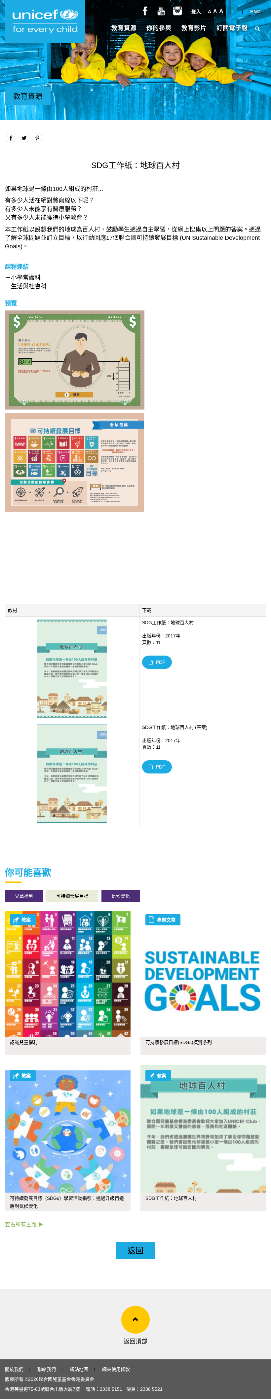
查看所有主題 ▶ (24, 1224)
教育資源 (123, 28)
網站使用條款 (116, 1369)
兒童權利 (24, 896)
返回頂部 (135, 1341)
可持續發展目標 (72, 896)
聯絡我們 (46, 1369)
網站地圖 (79, 1369)
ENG (255, 11)
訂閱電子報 (232, 28)
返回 (135, 1250)
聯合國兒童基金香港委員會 (66, 1379)
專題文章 (166, 919)
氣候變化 (120, 896)
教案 (26, 919)
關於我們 (14, 1369)
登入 (196, 11)
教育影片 (194, 28)
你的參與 (159, 28)
